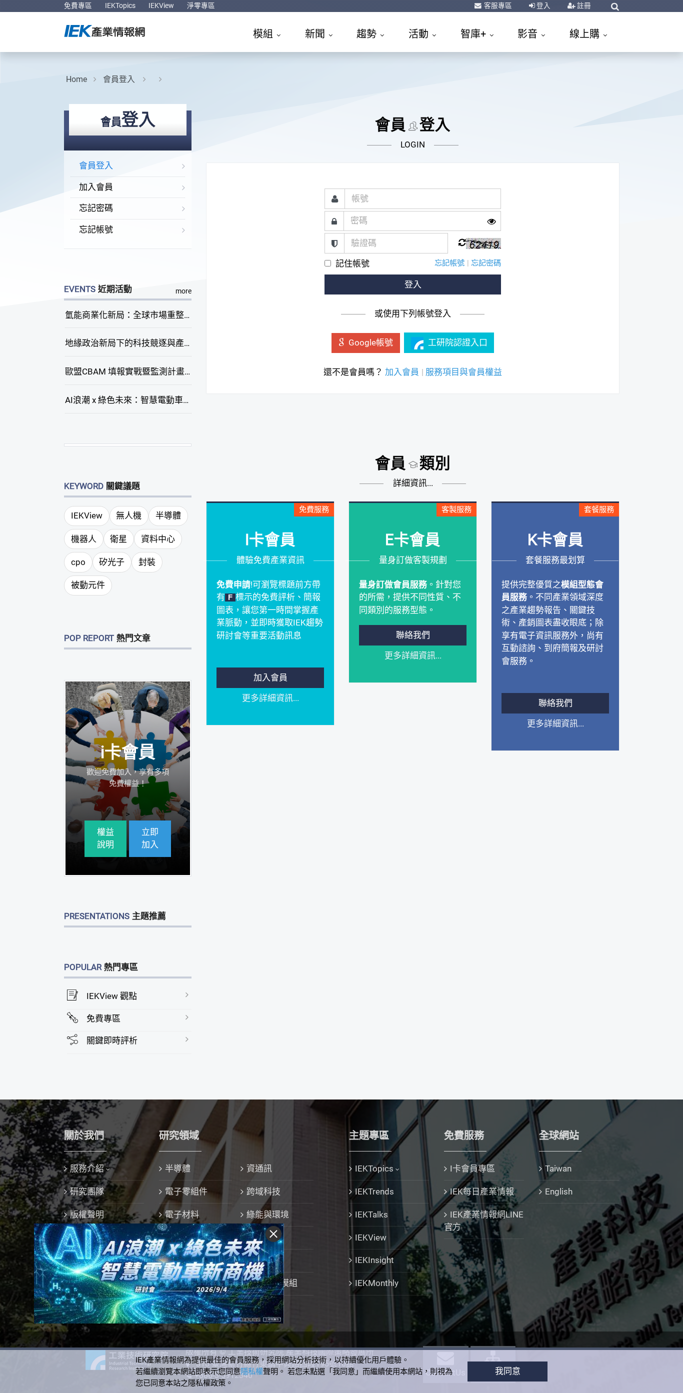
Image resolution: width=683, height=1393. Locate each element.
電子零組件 (186, 1191)
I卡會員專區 (472, 1169)
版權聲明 (87, 1215)
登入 (542, 6)
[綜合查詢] (615, 7)
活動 (419, 34)
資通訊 (259, 1169)
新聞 (316, 34)
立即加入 (150, 838)
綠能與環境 (267, 1215)
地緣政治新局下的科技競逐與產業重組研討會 (150, 343)
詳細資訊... (413, 483)
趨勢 (367, 34)
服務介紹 (87, 1169)
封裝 (147, 562)
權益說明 (105, 838)
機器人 (83, 539)
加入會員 (96, 187)
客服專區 (497, 6)
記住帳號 (353, 263)
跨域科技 (263, 1191)
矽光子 (111, 562)
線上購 (586, 34)
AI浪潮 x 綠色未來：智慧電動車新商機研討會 (149, 400)
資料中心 (158, 539)
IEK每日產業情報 (482, 1191)
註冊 (583, 6)
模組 (264, 34)
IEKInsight (374, 1260)
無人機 (129, 515)
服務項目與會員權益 (464, 372)
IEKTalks (371, 1215)
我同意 (507, 1371)
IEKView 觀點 (111, 996)
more (184, 291)
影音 (529, 34)
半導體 (168, 515)
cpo (78, 562)
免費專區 (78, 6)
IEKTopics (120, 6)
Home (76, 79)
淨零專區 (201, 6)
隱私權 (251, 1371)
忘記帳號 (96, 229)
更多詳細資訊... (270, 698)
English (558, 1191)
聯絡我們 (413, 635)
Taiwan (558, 1169)
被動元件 (88, 585)
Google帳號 (370, 343)
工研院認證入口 (458, 343)
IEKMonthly (376, 1283)
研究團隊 (87, 1191)
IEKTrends (374, 1191)
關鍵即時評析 (112, 1041)
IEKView (161, 6)
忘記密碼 (96, 208)
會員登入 (120, 79)
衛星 (118, 539)
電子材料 (182, 1215)
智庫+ (474, 34)
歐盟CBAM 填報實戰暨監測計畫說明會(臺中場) (153, 371)
